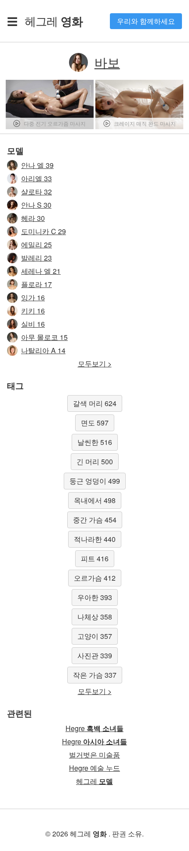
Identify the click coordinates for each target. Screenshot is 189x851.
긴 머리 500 (94, 461)
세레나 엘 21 (41, 271)
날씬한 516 (94, 442)
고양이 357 (94, 636)
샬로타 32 (36, 192)
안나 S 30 (36, 205)
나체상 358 (94, 617)
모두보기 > (95, 363)
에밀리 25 (36, 244)
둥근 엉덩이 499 (94, 481)
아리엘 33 (36, 178)
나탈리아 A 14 (43, 350)
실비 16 (33, 324)
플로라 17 (36, 284)
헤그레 (54, 21)
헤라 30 (33, 218)
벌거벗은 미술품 (94, 755)
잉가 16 (33, 297)
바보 (107, 62)
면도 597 (95, 423)
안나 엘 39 (37, 165)
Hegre (94, 728)
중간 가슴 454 (94, 520)
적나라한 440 (95, 539)
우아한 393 (94, 597)
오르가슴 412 (95, 578)
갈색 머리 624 (94, 403)
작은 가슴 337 (94, 675)
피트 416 (95, 558)
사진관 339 (94, 655)
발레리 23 (36, 258)
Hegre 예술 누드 (94, 768)
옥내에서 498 (95, 500)
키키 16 (33, 311)
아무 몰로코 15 (44, 337)
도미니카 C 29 (43, 231)
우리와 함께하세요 (146, 21)
